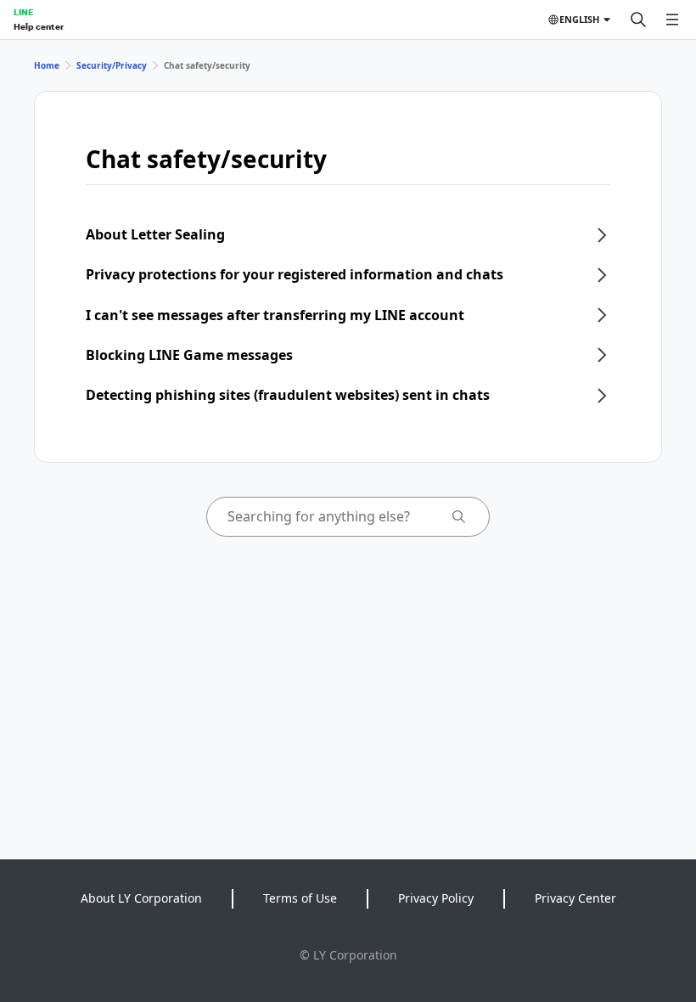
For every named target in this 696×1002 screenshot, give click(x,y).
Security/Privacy (111, 65)
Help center (39, 26)
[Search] (638, 20)
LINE (23, 12)
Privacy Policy (436, 898)
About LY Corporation (141, 898)
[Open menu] (672, 20)
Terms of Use (300, 898)
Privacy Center (575, 898)
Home (46, 65)
